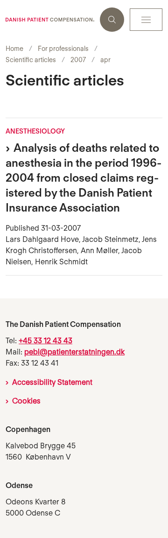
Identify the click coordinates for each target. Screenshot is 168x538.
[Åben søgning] (112, 19)
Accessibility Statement (52, 382)
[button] (146, 19)
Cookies (26, 400)
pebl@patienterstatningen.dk (74, 351)
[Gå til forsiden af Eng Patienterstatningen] (50, 19)
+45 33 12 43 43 (45, 340)
